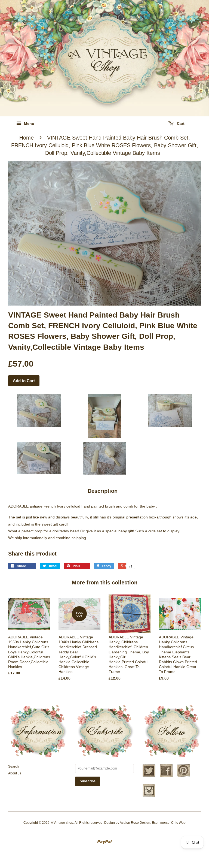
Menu (28, 123)
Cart (180, 123)
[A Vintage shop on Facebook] (166, 776)
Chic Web (178, 823)
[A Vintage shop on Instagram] (149, 796)
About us (14, 773)
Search (13, 766)
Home (26, 138)
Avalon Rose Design (135, 823)
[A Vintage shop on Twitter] (149, 776)
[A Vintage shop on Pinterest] (183, 776)
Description (103, 491)
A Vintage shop (62, 823)
